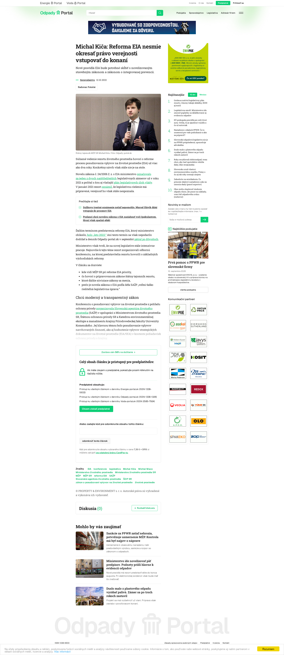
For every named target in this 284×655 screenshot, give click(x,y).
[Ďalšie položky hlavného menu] (241, 13)
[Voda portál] (76, 3)
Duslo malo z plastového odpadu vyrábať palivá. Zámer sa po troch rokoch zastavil (189, 152)
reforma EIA (100, 475)
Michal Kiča (129, 468)
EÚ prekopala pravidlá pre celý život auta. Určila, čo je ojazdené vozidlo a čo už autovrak (190, 123)
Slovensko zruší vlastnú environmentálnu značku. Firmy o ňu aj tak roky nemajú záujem (189, 172)
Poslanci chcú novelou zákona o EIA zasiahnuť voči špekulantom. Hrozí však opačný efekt (119, 218)
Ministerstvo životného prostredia (94, 472)
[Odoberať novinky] (204, 219)
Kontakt (209, 3)
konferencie (100, 468)
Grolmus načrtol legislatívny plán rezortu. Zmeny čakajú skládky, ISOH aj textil (190, 103)
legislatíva (115, 468)
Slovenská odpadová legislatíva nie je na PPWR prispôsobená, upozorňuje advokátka (191, 142)
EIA (89, 468)
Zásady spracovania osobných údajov (180, 643)
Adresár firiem (228, 13)
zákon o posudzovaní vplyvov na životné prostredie (104, 482)
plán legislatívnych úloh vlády (133, 182)
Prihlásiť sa (238, 3)
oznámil (107, 187)
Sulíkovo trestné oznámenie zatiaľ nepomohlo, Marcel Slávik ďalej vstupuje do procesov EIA (120, 209)
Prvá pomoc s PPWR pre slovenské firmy (186, 264)
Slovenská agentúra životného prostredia (98, 479)
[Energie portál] (51, 3)
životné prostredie (145, 482)
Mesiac (203, 94)
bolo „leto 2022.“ (96, 235)
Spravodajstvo (196, 13)
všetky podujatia (188, 290)
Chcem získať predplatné (96, 408)
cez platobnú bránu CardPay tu (112, 452)
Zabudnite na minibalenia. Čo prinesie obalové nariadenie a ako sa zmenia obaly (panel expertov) (190, 182)
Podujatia (181, 13)
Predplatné (223, 3)
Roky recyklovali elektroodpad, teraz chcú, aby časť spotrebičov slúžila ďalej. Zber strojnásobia (190, 162)
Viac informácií (62, 651)
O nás (201, 3)
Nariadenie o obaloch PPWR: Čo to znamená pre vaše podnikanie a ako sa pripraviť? (190, 132)
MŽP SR (87, 475)
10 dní (192, 94)
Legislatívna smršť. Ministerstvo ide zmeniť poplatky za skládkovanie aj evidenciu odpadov (190, 113)
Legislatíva (212, 13)
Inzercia (192, 3)
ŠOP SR (127, 479)
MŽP (78, 475)
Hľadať (160, 13)
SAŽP (112, 475)
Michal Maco (145, 468)
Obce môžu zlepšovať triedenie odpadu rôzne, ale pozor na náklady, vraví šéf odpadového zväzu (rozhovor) (190, 193)
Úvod (56, 13)
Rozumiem (268, 649)
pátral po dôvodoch (146, 239)
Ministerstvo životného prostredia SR (135, 472)
